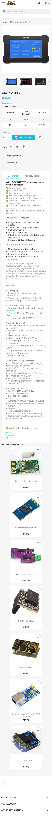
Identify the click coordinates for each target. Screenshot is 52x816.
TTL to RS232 (26, 760)
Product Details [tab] (31, 175)
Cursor (40, 308)
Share (10, 146)
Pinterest (23, 146)
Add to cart (23, 137)
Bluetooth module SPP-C (26, 528)
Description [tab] (13, 175)
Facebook (4, 783)
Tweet (17, 146)
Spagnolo (10, 435)
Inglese (9, 437)
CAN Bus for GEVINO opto (26, 574)
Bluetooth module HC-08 (26, 481)
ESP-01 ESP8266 (26, 667)
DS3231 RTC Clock (26, 621)
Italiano (9, 432)
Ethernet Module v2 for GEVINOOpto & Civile (26, 715)
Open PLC (10, 310)
